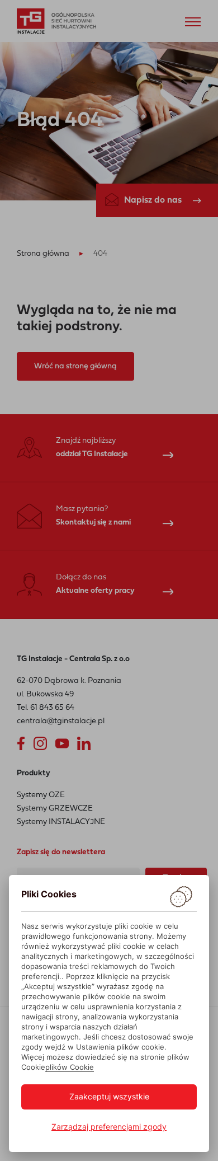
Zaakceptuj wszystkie (109, 1096)
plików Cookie (69, 1066)
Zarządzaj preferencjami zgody (109, 1126)
